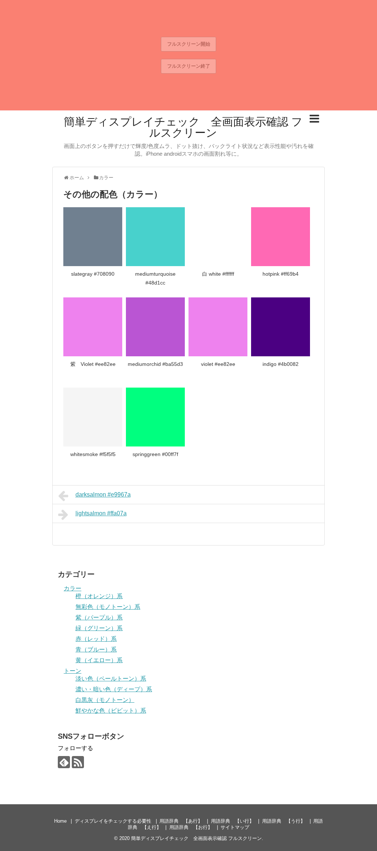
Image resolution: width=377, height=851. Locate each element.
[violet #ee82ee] (217, 326)
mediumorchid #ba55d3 (155, 364)
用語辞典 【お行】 (190, 827)
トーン (72, 671)
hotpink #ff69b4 (281, 274)
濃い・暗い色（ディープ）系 (113, 689)
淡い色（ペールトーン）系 (110, 678)
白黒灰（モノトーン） (104, 700)
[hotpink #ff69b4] (280, 236)
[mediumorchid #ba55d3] (155, 326)
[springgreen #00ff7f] (155, 417)
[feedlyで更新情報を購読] (64, 762)
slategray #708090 (92, 274)
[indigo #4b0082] (280, 326)
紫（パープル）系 (99, 617)
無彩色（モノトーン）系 (107, 607)
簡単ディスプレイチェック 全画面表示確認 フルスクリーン (183, 127)
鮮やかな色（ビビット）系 (110, 710)
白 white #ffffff (218, 274)
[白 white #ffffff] (217, 236)
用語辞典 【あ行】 (180, 821)
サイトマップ (235, 827)
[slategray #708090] (92, 236)
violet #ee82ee (218, 364)
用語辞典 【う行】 (283, 821)
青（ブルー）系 (96, 649)
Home (60, 821)
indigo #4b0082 (281, 364)
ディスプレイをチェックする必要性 (113, 821)
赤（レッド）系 (96, 639)
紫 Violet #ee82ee (93, 364)
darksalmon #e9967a (103, 494)
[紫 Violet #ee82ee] (92, 326)
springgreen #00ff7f (155, 454)
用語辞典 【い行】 (232, 821)
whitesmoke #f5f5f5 (93, 454)
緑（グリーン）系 (99, 628)
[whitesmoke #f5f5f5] (92, 417)
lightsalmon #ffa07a (101, 513)
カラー (72, 588)
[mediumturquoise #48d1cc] (155, 236)
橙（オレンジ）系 (99, 596)
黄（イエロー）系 (99, 660)
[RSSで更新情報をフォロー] (78, 762)
